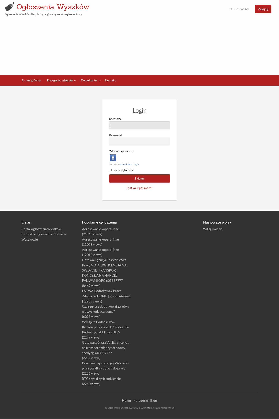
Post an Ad (241, 9)
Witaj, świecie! (213, 229)
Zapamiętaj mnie (124, 170)
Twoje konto (89, 80)
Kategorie (140, 400)
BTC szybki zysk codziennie (101, 379)
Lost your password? (139, 188)
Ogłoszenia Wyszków (53, 6)
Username (115, 119)
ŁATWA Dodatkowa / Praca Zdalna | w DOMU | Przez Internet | (106, 296)
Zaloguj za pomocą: (121, 151)
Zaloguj (263, 9)
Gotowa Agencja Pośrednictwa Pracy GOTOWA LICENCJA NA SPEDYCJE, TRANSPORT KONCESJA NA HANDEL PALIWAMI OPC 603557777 (104, 270)
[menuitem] (239, 9)
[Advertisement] (139, 44)
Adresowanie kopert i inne (100, 229)
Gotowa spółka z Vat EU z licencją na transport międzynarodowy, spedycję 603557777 (105, 347)
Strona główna (31, 80)
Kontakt (110, 80)
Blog (153, 400)
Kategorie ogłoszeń (60, 80)
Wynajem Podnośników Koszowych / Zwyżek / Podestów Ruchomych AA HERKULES (105, 327)
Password (115, 135)
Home (126, 400)
